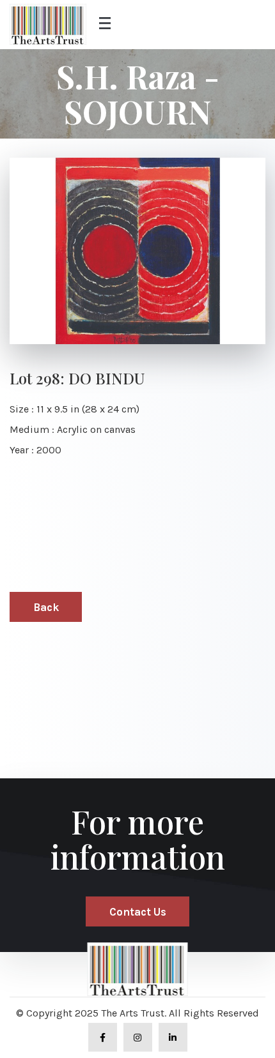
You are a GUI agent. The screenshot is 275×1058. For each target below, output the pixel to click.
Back (46, 607)
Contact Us (137, 911)
